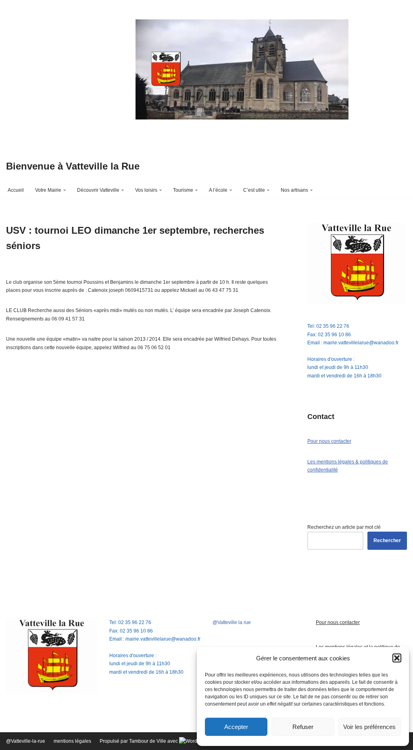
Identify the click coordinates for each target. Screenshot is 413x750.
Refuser (302, 726)
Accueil (16, 190)
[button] (397, 658)
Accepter (236, 726)
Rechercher (387, 540)
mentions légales (72, 741)
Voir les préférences (369, 726)
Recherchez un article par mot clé (344, 527)
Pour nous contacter (329, 441)
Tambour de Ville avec (154, 741)
